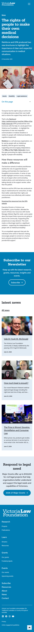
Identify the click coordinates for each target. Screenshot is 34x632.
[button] (28, 4)
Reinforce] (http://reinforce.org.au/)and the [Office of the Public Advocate (17, 121)
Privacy (4, 621)
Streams (4, 542)
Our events (5, 572)
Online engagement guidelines (10, 625)
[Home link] (16, 512)
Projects (4, 526)
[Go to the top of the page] (29, 627)
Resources (5, 545)
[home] (8, 4)
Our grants (5, 557)
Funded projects (7, 561)
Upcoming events (7, 576)
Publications (6, 530)
